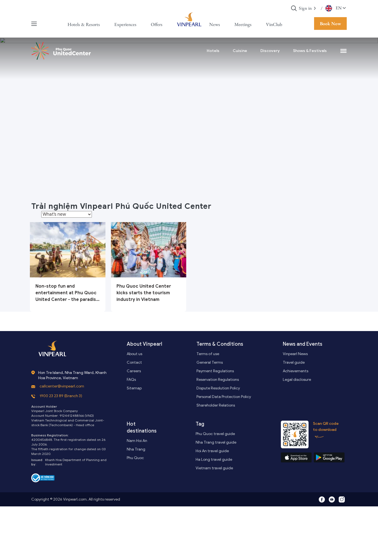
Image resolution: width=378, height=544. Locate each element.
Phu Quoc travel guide (215, 433)
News (214, 24)
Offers (156, 24)
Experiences (125, 24)
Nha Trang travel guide (216, 442)
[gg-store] (329, 457)
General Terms (209, 362)
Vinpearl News (295, 354)
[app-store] (296, 457)
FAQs (131, 379)
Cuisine (240, 50)
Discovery (270, 50)
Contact (134, 362)
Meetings (243, 24)
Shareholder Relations (215, 405)
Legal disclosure (297, 379)
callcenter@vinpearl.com (62, 386)
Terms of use (207, 354)
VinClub (274, 24)
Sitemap (134, 388)
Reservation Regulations (217, 379)
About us (134, 354)
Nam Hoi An (137, 440)
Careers (134, 371)
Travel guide (294, 362)
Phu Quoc (135, 457)
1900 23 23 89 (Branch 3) (61, 396)
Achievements (295, 371)
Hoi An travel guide (212, 451)
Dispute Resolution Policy (218, 388)
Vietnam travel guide (214, 468)
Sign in (305, 8)
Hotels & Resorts (84, 24)
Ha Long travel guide (214, 459)
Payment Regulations (215, 371)
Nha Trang (136, 449)
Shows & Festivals (310, 50)
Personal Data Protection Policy (223, 396)
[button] (315, 8)
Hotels (213, 50)
